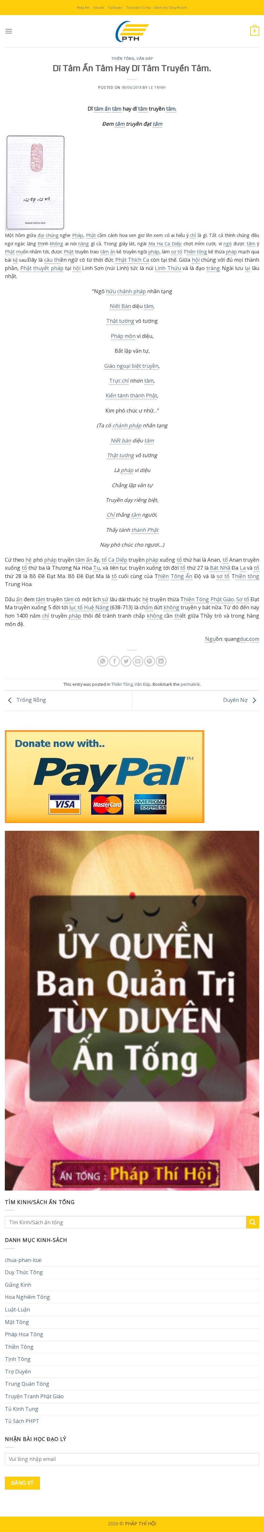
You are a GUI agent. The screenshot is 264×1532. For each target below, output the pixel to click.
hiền (191, 252)
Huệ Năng (96, 607)
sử (105, 599)
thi (40, 243)
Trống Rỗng (30, 700)
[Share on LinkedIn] (161, 661)
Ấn (189, 576)
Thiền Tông (123, 58)
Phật (91, 235)
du (243, 638)
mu (19, 252)
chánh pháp (131, 291)
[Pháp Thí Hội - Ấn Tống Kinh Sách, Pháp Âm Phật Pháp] (132, 31)
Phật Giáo (222, 599)
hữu (111, 291)
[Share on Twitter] (126, 661)
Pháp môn (123, 336)
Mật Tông (17, 1322)
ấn (108, 108)
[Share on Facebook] (114, 661)
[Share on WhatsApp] (103, 661)
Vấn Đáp (145, 58)
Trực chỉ (119, 380)
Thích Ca (138, 259)
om (255, 638)
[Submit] (252, 1222)
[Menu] (9, 31)
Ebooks (98, 7)
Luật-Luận (17, 1309)
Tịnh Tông (18, 1359)
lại (247, 268)
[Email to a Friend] (138, 661)
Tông (177, 576)
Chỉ (110, 514)
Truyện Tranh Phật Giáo (34, 1396)
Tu (96, 567)
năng (83, 243)
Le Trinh (157, 87)
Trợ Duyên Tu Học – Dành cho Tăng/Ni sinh (156, 7)
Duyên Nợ (236, 700)
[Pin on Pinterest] (149, 661)
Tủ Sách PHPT (22, 1421)
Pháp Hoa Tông (24, 1334)
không (56, 243)
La (243, 567)
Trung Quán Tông (27, 1383)
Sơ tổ (242, 599)
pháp (153, 252)
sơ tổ (176, 252)
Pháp (77, 235)
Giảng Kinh (18, 1284)
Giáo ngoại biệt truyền (131, 365)
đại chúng (48, 235)
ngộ (227, 243)
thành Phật (143, 395)
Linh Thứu (168, 268)
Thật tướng (120, 320)
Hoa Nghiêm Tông (27, 1297)
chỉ (193, 235)
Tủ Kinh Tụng (21, 1408)
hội (196, 259)
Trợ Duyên (115, 7)
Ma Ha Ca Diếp (165, 243)
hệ (28, 559)
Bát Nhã (220, 567)
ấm (149, 607)
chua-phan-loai (23, 1260)
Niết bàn (120, 440)
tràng (213, 268)
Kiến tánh (117, 395)
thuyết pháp (48, 268)
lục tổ (75, 607)
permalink (190, 684)
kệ (15, 260)
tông (202, 252)
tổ (104, 559)
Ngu (210, 638)
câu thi (52, 259)
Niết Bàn (120, 306)
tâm (98, 108)
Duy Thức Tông (24, 1272)
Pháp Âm (83, 7)
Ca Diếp (117, 559)
